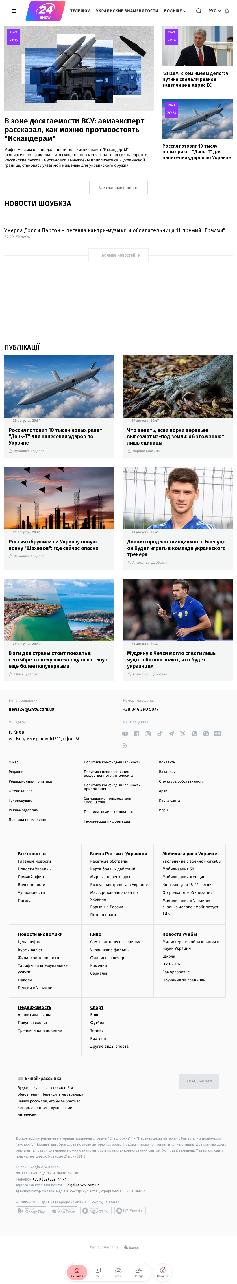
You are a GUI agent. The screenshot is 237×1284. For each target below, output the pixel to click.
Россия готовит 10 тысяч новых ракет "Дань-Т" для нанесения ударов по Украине (196, 151)
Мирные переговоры (110, 876)
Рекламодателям (23, 810)
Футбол (97, 1022)
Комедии (98, 965)
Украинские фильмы (109, 949)
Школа (168, 956)
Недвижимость (34, 1007)
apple (63, 1211)
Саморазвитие (176, 972)
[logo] (45, 11)
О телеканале (21, 791)
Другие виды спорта (109, 1046)
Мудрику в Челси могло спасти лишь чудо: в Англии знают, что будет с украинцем (171, 659)
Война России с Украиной (118, 853)
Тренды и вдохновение (40, 1030)
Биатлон (98, 1038)
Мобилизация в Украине (189, 853)
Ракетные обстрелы (109, 861)
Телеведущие (20, 801)
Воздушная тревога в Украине (119, 884)
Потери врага (103, 914)
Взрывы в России (106, 907)
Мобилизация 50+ (179, 869)
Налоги (25, 980)
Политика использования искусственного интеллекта (108, 774)
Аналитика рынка (34, 1014)
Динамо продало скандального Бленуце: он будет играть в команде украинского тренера (177, 548)
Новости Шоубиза (37, 203)
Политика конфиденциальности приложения (112, 787)
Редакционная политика (30, 781)
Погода (25, 900)
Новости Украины (35, 869)
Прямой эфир (31, 876)
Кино (95, 934)
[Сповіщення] (227, 11)
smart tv (96, 1211)
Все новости (32, 853)
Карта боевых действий (112, 869)
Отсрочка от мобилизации (187, 892)
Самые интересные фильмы (116, 941)
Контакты (167, 762)
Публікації (22, 347)
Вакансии (167, 772)
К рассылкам (199, 1081)
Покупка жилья (32, 1022)
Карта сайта (169, 801)
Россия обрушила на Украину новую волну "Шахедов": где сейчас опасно (54, 545)
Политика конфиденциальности (112, 762)
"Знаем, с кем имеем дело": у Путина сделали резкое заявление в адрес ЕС (195, 79)
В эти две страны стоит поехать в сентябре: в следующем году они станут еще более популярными (58, 659)
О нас (13, 762)
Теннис (97, 1030)
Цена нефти (29, 941)
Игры (163, 810)
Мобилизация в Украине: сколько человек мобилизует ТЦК (190, 907)
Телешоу (80, 10)
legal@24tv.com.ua (83, 1185)
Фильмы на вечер (107, 957)
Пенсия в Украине (35, 987)
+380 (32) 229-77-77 (49, 1179)
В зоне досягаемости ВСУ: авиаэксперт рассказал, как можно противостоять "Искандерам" (74, 130)
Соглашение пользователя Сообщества (107, 800)
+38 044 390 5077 (140, 709)
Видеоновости (31, 884)
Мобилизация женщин (183, 876)
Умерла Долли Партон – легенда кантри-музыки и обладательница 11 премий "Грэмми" (114, 230)
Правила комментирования (108, 812)
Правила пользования (28, 820)
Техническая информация (107, 821)
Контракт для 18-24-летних (188, 884)
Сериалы (98, 973)
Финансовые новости (38, 957)
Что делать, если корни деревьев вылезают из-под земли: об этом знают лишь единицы (175, 436)
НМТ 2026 (171, 964)
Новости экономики (40, 934)
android (31, 1211)
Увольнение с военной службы (191, 861)
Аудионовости (31, 892)
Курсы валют (30, 949)
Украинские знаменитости (127, 10)
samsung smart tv (130, 1211)
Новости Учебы (179, 934)
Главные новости (34, 861)
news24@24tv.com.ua (32, 709)
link (125, 734)
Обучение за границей (183, 980)
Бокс (94, 1014)
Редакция (17, 772)
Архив (164, 791)
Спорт (96, 1007)
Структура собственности (181, 781)
